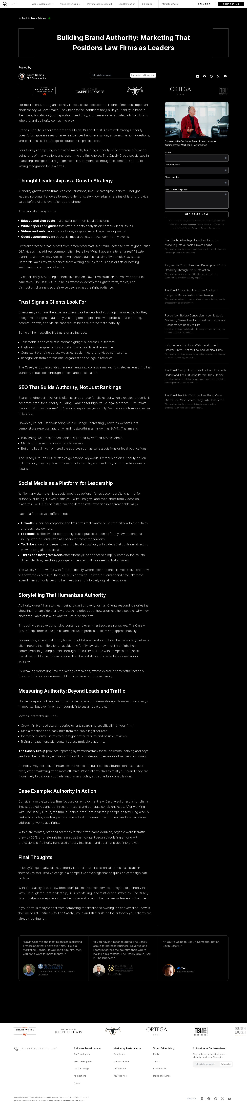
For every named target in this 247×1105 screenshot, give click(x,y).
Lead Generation (127, 4)
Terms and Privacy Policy (69, 1097)
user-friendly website (68, 443)
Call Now (204, 4)
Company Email (172, 164)
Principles (191, 1098)
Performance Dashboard (99, 4)
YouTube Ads (120, 1076)
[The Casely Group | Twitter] (218, 76)
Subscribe (226, 1064)
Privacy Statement (188, 224)
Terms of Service (208, 228)
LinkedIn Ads (120, 1068)
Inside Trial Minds (162, 1076)
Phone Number (172, 177)
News (77, 1083)
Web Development (83, 1061)
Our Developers (82, 1054)
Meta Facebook (121, 1061)
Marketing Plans (170, 4)
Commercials (159, 1068)
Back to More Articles (34, 18)
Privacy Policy (191, 228)
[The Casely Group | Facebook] (204, 76)
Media (156, 1054)
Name (168, 152)
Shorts (156, 1061)
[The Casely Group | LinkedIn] (197, 76)
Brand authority (29, 130)
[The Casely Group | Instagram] (211, 76)
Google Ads (119, 1054)
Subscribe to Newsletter (143, 75)
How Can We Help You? (176, 189)
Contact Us (231, 4)
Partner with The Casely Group (62, 913)
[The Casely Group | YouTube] (225, 76)
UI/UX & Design (81, 1068)
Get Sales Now (196, 214)
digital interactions (113, 580)
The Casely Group (116, 155)
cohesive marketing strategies (109, 367)
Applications (80, 1076)
